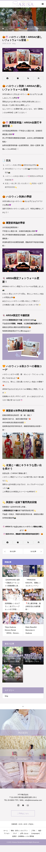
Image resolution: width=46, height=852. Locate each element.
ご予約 (33, 830)
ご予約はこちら (23, 813)
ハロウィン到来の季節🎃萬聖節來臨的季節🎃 (22, 165)
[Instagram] (18, 805)
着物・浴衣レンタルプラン (19, 830)
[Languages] (35, 833)
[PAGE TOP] (23, 706)
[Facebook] (23, 805)
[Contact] (28, 805)
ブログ (15, 833)
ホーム (6, 830)
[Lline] (18, 78)
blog (13, 43)
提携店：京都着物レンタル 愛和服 (23, 836)
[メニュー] (42, 3)
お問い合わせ (24, 833)
